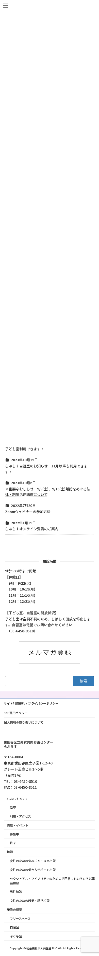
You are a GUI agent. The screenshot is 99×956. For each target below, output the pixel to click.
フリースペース (20, 918)
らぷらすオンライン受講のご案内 (31, 528)
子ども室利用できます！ (24, 448)
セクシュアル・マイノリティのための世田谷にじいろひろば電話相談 (52, 880)
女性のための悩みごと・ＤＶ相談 (33, 860)
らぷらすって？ (17, 798)
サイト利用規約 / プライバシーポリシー (31, 703)
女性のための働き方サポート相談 (33, 869)
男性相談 (16, 891)
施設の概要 (14, 909)
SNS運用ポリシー (16, 713)
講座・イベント (17, 825)
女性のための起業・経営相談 (30, 900)
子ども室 (16, 936)
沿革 (13, 807)
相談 (10, 851)
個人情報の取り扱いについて (23, 722)
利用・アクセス (20, 816)
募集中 (14, 834)
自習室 (14, 927)
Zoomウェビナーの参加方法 (28, 511)
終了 (13, 843)
